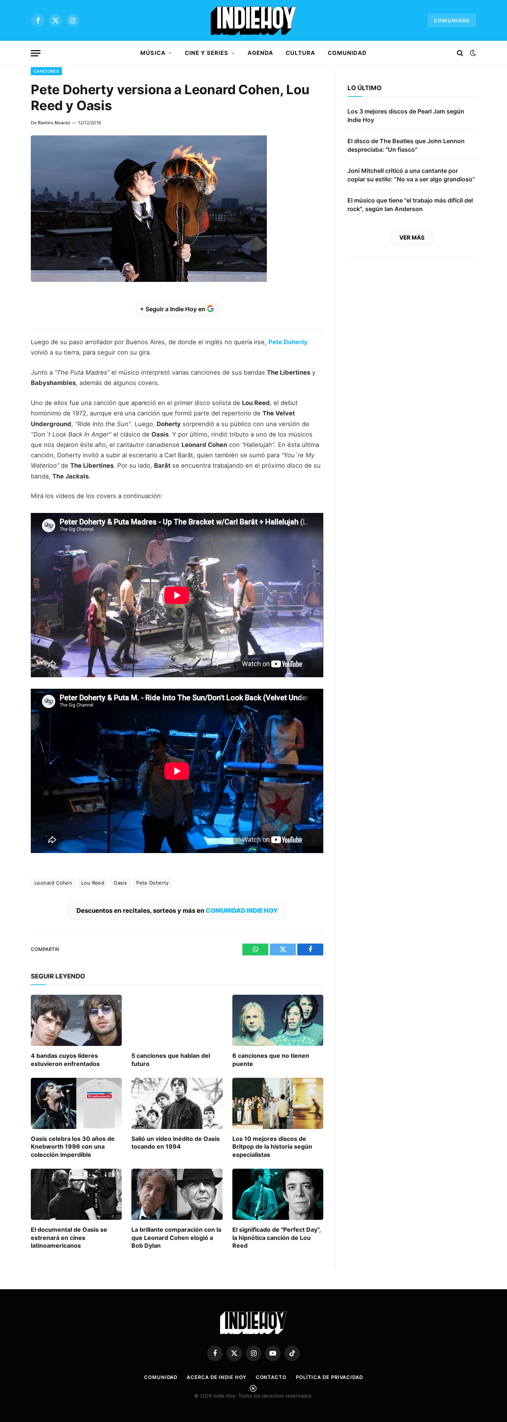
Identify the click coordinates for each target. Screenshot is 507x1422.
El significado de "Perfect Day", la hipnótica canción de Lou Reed (276, 1238)
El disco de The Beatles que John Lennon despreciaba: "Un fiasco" (406, 145)
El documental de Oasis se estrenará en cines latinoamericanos (69, 1238)
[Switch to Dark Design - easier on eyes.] (472, 53)
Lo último (364, 88)
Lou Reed (92, 883)
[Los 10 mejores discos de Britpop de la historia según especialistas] (277, 1103)
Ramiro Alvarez (54, 122)
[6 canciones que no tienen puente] (277, 1020)
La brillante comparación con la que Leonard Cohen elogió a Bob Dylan (176, 1238)
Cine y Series (207, 52)
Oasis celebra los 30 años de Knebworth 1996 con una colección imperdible (73, 1147)
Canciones (46, 71)
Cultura (300, 52)
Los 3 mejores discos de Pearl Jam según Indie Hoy (405, 116)
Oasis (120, 883)
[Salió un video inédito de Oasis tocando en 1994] (176, 1103)
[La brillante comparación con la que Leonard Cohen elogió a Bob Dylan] (176, 1194)
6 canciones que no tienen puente (270, 1059)
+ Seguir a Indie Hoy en (173, 309)
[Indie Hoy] (253, 20)
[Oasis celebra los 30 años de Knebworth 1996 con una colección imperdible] (76, 1103)
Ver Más (412, 237)
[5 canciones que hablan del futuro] (176, 1020)
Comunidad (452, 20)
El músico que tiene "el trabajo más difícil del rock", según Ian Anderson (410, 205)
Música (152, 52)
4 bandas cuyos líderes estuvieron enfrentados (65, 1059)
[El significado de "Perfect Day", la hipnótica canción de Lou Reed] (277, 1194)
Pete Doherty (152, 883)
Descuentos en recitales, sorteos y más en (177, 910)
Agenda (260, 52)
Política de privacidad (329, 1377)
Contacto (271, 1377)
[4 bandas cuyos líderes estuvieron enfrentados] (76, 1020)
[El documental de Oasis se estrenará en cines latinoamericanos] (76, 1194)
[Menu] (35, 53)
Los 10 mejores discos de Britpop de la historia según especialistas (272, 1147)
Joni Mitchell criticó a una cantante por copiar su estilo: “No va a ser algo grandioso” (411, 175)
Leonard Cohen (53, 883)
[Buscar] (460, 53)
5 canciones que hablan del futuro (170, 1059)
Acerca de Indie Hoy (216, 1377)
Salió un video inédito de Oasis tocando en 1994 (175, 1143)
